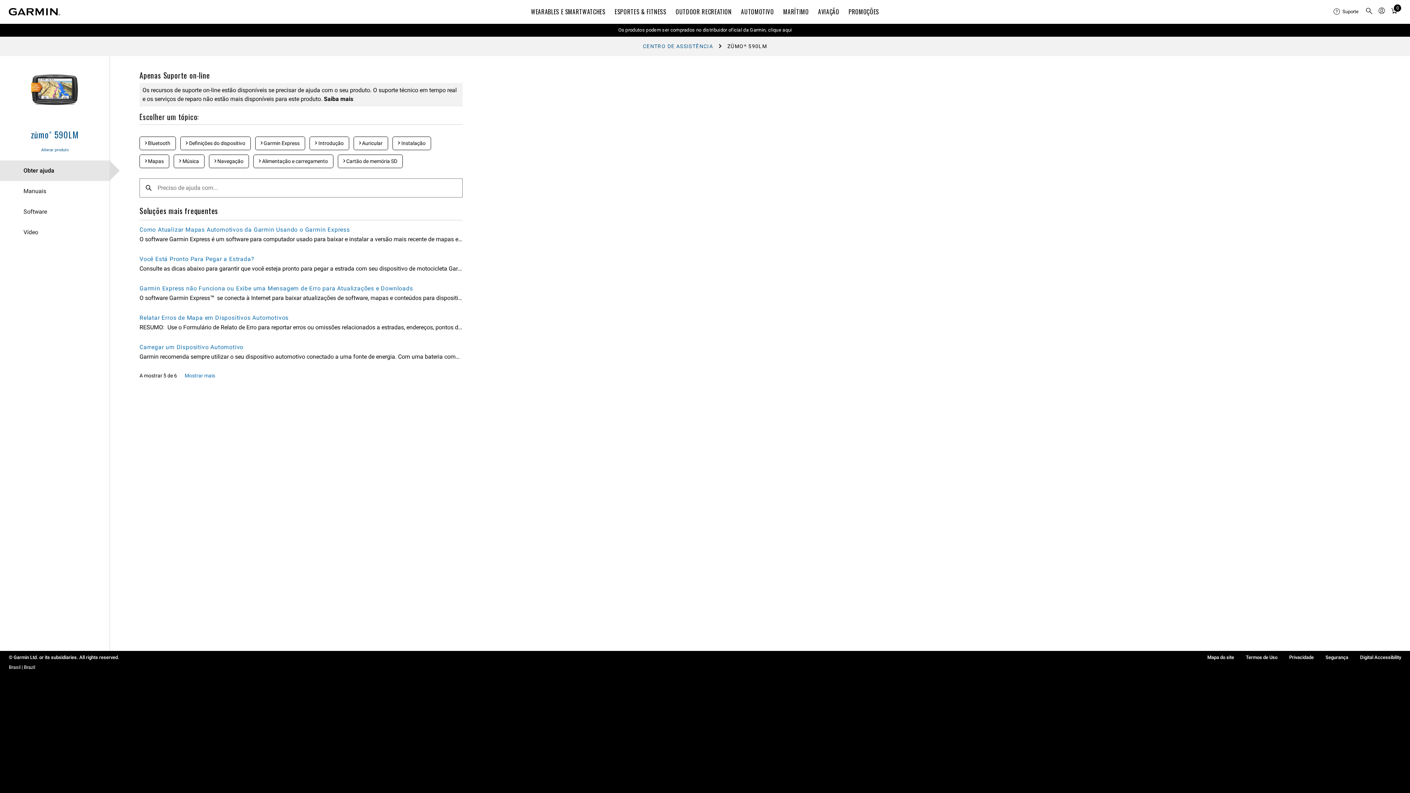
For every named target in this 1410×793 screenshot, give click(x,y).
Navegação (229, 161)
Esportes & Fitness (640, 11)
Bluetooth (158, 143)
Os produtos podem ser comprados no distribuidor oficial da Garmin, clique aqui (705, 30)
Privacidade (1301, 657)
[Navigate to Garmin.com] (34, 11)
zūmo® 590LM (55, 134)
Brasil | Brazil (22, 667)
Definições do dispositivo (216, 143)
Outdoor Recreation (704, 11)
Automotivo (757, 11)
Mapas (155, 161)
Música (190, 161)
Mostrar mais (200, 376)
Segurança (1337, 657)
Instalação (413, 143)
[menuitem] (1346, 11)
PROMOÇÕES (864, 11)
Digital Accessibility (1380, 657)
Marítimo (796, 11)
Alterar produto (55, 150)
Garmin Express (281, 143)
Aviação (828, 11)
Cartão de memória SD (371, 161)
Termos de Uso (1261, 657)
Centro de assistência (678, 46)
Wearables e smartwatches (568, 11)
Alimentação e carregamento (294, 161)
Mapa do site (1220, 657)
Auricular (372, 143)
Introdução (330, 143)
